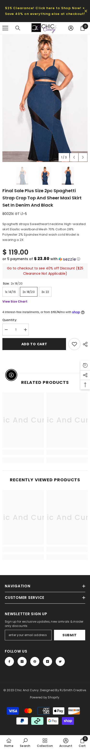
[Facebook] (9, 661)
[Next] (83, 157)
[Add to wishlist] (74, 344)
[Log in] (71, 28)
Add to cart (34, 344)
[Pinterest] (34, 661)
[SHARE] (84, 344)
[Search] (18, 28)
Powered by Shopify (44, 697)
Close (86, 11)
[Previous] (74, 157)
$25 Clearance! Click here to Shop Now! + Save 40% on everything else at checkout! (45, 11)
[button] (45, 259)
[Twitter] (60, 661)
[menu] (5, 28)
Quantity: (9, 320)
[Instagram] (22, 661)
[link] (23, 452)
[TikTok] (47, 661)
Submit (69, 635)
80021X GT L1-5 (14, 213)
